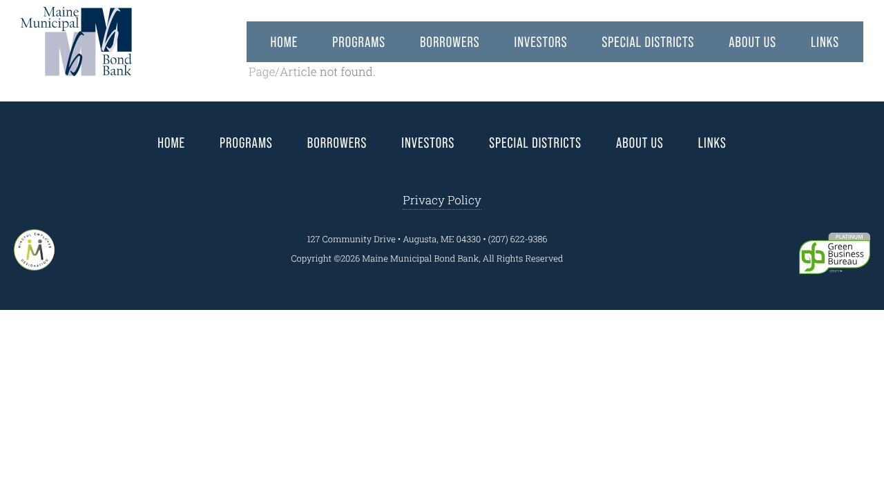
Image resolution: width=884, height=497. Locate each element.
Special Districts (648, 42)
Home (284, 42)
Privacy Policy (442, 200)
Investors (541, 42)
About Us (752, 42)
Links (825, 42)
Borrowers (449, 42)
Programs (358, 42)
